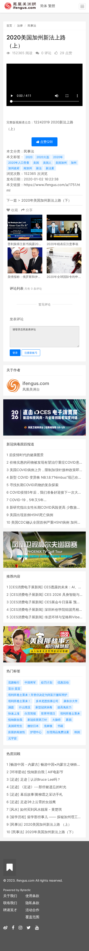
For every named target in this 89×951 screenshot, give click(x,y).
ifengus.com (35, 383)
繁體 (51, 6)
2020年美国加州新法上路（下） (46, 200)
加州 (73, 162)
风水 (14, 809)
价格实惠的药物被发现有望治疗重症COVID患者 (46, 462)
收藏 (14, 210)
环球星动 (18, 772)
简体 (43, 6)
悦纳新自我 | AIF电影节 (45, 772)
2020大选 (43, 157)
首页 (9, 25)
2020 (28, 157)
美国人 (47, 162)
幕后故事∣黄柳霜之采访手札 (41, 794)
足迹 (14, 779)
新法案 (50, 168)
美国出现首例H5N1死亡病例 (31, 515)
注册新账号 (30, 352)
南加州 (28, 168)
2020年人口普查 (18, 162)
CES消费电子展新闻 (25, 587)
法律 (20, 25)
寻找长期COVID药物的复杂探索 (34, 485)
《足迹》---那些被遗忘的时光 (43, 787)
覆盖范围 (32, 917)
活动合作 (32, 910)
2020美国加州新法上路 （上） (48, 824)
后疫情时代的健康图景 (26, 455)
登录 (15, 352)
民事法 (32, 25)
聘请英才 (10, 910)
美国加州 (61, 162)
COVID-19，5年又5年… (28, 500)
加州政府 (13, 168)
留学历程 (18, 817)
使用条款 (32, 896)
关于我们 (10, 896)
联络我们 (10, 903)
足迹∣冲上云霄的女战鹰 (38, 802)
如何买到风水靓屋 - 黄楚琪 (41, 809)
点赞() (46, 142)
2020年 (58, 157)
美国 (36, 162)
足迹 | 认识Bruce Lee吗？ (40, 779)
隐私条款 (32, 903)
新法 (39, 168)
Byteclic (25, 890)
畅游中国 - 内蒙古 (24, 764)
